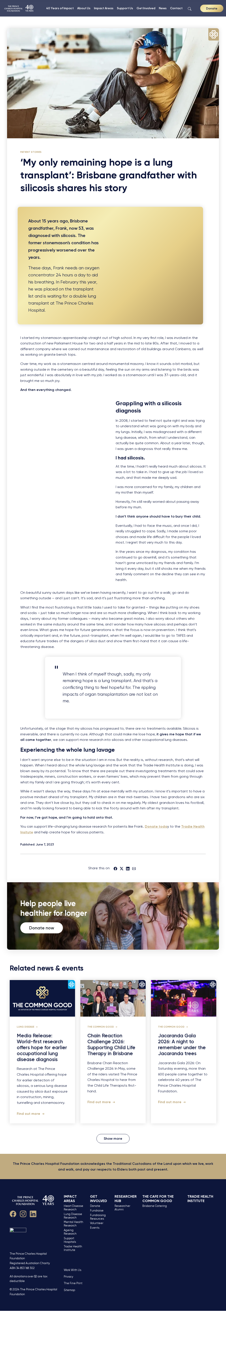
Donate (211, 8)
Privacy (68, 1276)
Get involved (98, 1198)
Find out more (29, 1114)
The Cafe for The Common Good (158, 1198)
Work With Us (72, 1270)
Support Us (125, 8)
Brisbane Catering (154, 1206)
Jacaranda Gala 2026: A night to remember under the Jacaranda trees (182, 1044)
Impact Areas (103, 8)
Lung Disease (26, 1027)
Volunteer (96, 1223)
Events (94, 1227)
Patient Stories (30, 152)
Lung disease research (73, 1215)
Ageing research (70, 1231)
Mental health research (73, 1223)
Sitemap (69, 1290)
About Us (83, 8)
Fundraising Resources (98, 1216)
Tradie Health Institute (73, 1248)
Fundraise (97, 1210)
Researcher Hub (126, 1198)
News (163, 8)
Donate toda (156, 826)
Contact (176, 8)
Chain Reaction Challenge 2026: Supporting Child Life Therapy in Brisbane (111, 1044)
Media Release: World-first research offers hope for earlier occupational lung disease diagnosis (42, 1047)
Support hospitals (70, 1240)
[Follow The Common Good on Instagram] (23, 1213)
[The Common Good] (19, 8)
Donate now (41, 927)
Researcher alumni (122, 1207)
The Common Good (101, 1027)
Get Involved (146, 8)
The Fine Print (73, 1283)
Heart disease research (73, 1207)
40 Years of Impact (60, 8)
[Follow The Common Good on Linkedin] (33, 1213)
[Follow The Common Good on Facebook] (13, 1213)
